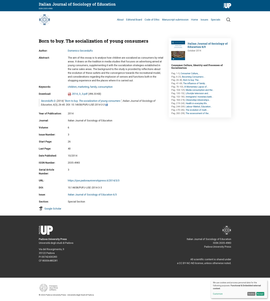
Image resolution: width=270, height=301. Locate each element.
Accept (260, 294)
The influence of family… (194, 83)
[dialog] (239, 289)
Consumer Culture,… (190, 73)
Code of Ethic (152, 19)
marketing (83, 86)
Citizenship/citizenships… (198, 100)
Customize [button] (218, 294)
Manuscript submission (175, 19)
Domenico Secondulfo (80, 50)
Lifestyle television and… (197, 93)
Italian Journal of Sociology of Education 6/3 (92, 194)
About (120, 19)
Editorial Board (134, 19)
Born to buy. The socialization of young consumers (92, 100)
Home (194, 19)
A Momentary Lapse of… (196, 86)
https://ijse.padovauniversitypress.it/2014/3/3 (93, 180)
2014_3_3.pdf (80, 93)
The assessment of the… (198, 113)
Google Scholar (52, 208)
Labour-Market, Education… (199, 106)
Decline (251, 294)
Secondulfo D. (48, 100)
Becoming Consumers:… (193, 76)
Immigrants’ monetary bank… (199, 96)
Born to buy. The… (191, 80)
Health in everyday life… (197, 103)
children (72, 86)
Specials (215, 19)
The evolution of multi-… (197, 110)
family (93, 86)
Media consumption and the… (200, 90)
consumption (105, 86)
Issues (204, 19)
